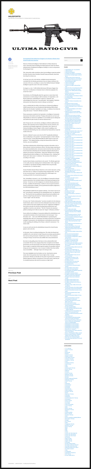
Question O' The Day (69, 425)
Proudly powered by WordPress (29, 463)
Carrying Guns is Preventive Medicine (72, 104)
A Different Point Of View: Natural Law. (72, 77)
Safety (66, 430)
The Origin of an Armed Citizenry (71, 269)
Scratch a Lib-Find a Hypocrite (71, 433)
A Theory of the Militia (69, 84)
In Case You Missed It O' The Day (71, 397)
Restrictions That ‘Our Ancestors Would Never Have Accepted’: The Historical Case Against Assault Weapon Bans (73, 204)
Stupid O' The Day (68, 441)
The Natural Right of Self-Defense (71, 267)
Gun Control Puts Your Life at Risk (71, 164)
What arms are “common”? (70, 329)
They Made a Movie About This (71, 446)
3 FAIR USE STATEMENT (70, 72)
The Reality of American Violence (71, 273)
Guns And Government (69, 168)
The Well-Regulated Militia (70, 306)
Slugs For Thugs (68, 438)
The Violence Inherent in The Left (71, 444)
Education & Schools (69, 375)
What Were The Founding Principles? (72, 336)
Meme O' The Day (68, 408)
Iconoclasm (67, 395)
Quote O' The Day (68, 426)
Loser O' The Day (68, 405)
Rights (66, 427)
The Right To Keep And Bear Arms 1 (72, 279)
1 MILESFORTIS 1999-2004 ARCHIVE (72, 69)
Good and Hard (68, 384)
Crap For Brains (68, 364)
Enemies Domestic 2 (69, 125)
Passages (67, 420)
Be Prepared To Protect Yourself (71, 103)
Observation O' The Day (69, 418)
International (67, 399)
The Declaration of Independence (71, 235)
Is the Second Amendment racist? (71, 183)
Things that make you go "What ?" (72, 447)
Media (66, 407)
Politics (66, 422)
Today (66, 450)
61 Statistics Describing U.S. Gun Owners (73, 73)
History (66, 392)
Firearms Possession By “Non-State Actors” (74, 131)
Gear (66, 382)
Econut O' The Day (68, 373)
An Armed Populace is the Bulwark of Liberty (74, 95)
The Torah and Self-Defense (70, 303)
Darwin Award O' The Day (70, 368)
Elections (67, 377)
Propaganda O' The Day (69, 424)
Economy (67, 371)
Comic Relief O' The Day (69, 357)
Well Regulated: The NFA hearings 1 (72, 323)
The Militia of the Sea (69, 260)
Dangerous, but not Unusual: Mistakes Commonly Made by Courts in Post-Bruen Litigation (73, 113)
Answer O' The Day (69, 349)
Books (66, 351)
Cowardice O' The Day (69, 362)
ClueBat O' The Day (68, 356)
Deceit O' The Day (68, 369)
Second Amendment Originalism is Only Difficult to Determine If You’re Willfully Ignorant (73, 212)
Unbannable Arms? (69, 316)
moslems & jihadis (68, 412)
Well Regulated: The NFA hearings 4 (72, 327)
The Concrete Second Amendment (72, 233)
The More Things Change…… (70, 443)
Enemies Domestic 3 (69, 127)
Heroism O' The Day (69, 391)
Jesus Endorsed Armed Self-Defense (72, 184)
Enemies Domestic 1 (69, 124)
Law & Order (67, 403)
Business (67, 353)
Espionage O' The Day (69, 379)
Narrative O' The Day (69, 414)
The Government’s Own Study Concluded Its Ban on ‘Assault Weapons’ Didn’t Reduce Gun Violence (74, 244)
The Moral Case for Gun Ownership (72, 261)
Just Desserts (67, 401)
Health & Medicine (68, 390)
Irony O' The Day (68, 400)
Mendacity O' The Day (69, 409)
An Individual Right (69, 97)
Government (67, 386)
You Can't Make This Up (69, 455)
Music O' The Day (68, 413)
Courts (66, 361)
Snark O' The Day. (68, 439)
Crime (66, 365)
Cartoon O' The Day (69, 354)
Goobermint (10, 68)
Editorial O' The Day (69, 374)
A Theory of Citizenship (69, 82)
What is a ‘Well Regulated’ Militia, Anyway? (73, 333)
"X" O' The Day (68, 348)
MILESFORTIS (14, 16)
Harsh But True (68, 388)
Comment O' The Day (69, 358)
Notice (66, 416)
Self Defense (67, 437)
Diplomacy (67, 370)
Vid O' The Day (68, 454)
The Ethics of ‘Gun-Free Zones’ (71, 241)
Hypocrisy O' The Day (69, 394)
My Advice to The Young (70, 190)
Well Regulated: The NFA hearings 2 (72, 325)
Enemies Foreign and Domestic (71, 378)
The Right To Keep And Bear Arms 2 (72, 280)
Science (66, 431)
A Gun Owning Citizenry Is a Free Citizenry (73, 78)
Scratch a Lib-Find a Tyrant (70, 435)
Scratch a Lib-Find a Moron (70, 434)
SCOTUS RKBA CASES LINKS (70, 209)
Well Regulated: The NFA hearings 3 (72, 326)
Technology (67, 442)
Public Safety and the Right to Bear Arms (73, 201)
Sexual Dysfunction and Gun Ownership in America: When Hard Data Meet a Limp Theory (73, 221)
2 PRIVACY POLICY (68, 71)
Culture (66, 366)
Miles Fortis (10, 61)
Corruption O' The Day (69, 360)
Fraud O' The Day (68, 381)
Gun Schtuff (67, 387)
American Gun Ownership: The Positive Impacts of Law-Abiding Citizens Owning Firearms (73, 90)
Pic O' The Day (68, 421)
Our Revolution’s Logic (69, 192)
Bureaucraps (10, 65)
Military (66, 411)
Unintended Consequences (70, 452)
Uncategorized (68, 451)
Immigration (67, 396)
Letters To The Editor (69, 404)
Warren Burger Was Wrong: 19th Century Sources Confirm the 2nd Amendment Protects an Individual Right (73, 321)
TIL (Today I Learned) (69, 448)
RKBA (66, 429)
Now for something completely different (73, 417)
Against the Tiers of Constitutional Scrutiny (73, 87)
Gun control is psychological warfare (72, 160)
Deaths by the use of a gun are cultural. (72, 115)
